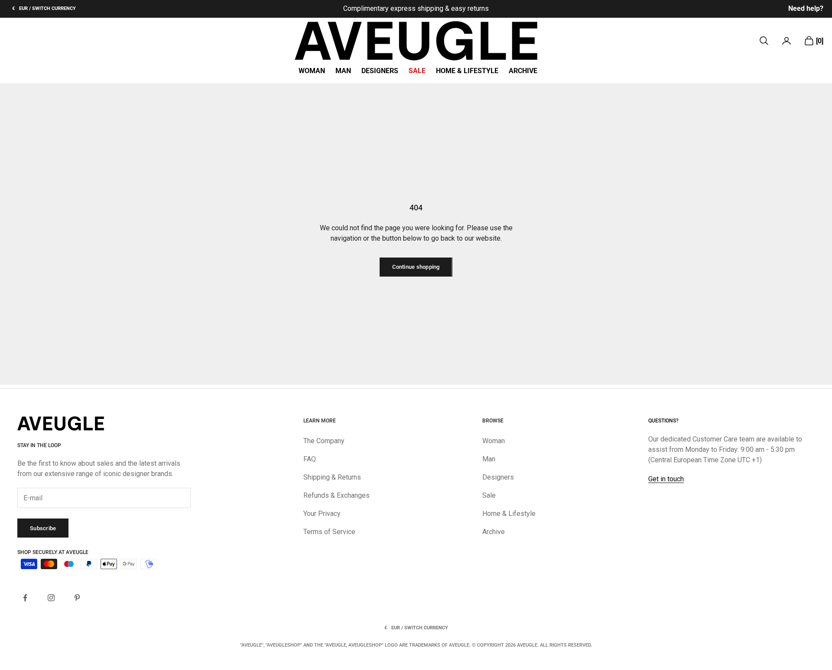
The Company (323, 441)
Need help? (805, 8)
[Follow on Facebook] (25, 597)
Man (343, 71)
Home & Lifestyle (467, 71)
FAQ (309, 459)
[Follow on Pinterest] (77, 597)
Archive (523, 71)
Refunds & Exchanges (336, 495)
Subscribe (43, 528)
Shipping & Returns (332, 477)
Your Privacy (322, 513)
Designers (379, 71)
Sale (417, 71)
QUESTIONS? (663, 421)
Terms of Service (329, 532)
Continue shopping (415, 267)
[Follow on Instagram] (51, 597)
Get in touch (666, 479)
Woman (312, 71)
